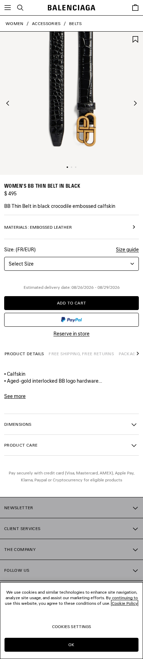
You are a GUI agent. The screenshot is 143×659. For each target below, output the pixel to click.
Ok (71, 644)
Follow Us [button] (16, 570)
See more (15, 396)
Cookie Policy (124, 603)
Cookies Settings (71, 626)
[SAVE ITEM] (135, 39)
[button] (7, 103)
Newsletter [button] (18, 507)
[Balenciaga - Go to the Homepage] (71, 8)
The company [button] (20, 549)
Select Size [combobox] (21, 264)
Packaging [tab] (131, 353)
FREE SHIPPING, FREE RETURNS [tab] (81, 353)
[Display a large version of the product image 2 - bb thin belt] (71, 167)
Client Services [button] (22, 528)
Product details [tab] (24, 353)
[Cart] (135, 8)
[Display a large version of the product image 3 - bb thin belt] (75, 167)
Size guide (127, 249)
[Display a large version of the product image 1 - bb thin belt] (67, 167)
